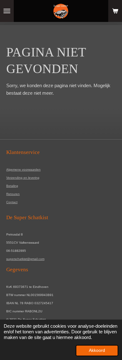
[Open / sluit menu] (7, 11)
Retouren (13, 194)
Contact (12, 202)
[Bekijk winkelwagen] (115, 11)
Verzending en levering (22, 177)
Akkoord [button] (97, 350)
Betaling (12, 186)
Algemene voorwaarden (23, 169)
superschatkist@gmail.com (25, 259)
